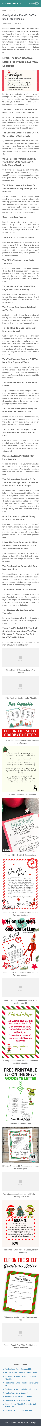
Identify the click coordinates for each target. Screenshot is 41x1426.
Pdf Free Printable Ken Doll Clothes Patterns (21, 1373)
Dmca (6, 1422)
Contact (13, 1422)
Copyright (33, 1422)
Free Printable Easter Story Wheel (17, 1400)
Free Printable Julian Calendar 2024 (18, 1369)
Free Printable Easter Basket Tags (17, 1393)
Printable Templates (11, 3)
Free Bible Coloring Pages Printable (18, 1410)
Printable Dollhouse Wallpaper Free (18, 1397)
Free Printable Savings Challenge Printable (21, 1389)
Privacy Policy (23, 1422)
